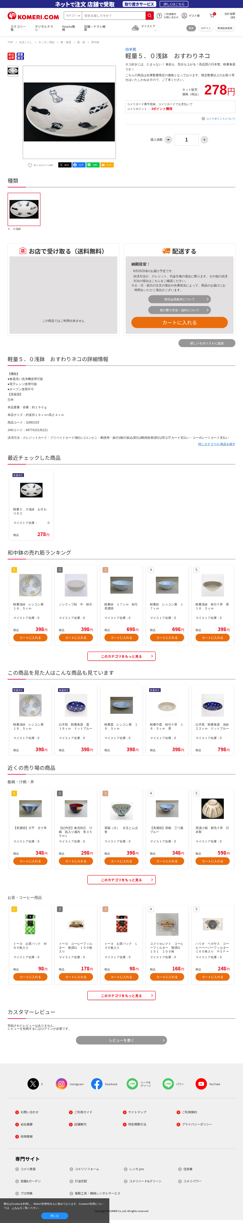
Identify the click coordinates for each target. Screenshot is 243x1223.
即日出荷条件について (179, 299)
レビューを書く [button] (121, 1040)
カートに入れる (179, 322)
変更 (191, 28)
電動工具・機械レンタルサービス (97, 1193)
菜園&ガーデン (31, 1181)
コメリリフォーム (87, 1168)
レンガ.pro (136, 1168)
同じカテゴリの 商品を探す (216, 444)
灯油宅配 (81, 1181)
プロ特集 (27, 1193)
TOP (10, 42)
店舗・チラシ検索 (94, 28)
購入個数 (157, 139)
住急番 (188, 1168)
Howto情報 (68, 28)
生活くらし (25, 42)
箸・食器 (66, 42)
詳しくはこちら (174, 4)
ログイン (206, 28)
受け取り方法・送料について (179, 310)
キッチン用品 (46, 42)
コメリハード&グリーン (145, 1181)
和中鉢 (95, 42)
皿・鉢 (81, 42)
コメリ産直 (28, 1168)
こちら (156, 280)
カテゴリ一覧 (18, 28)
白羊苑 (130, 49)
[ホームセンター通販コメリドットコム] (33, 18)
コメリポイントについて (220, 118)
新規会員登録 (225, 28)
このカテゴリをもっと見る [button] (121, 656)
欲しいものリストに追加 (207, 343)
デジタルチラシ (44, 28)
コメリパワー (192, 1181)
